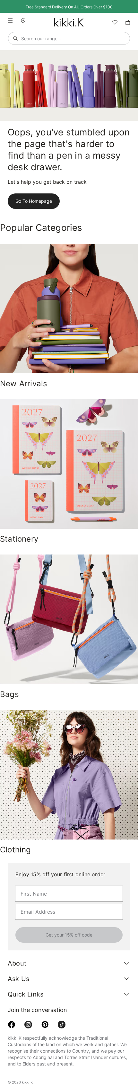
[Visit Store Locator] (25, 20)
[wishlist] (112, 22)
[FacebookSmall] (11, 1043)
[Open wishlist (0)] (112, 22)
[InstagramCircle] (28, 1043)
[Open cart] (127, 22)
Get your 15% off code (69, 935)
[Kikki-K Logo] (69, 22)
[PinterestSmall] (45, 1043)
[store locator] (25, 20)
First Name (31, 885)
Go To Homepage (32, 201)
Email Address (34, 903)
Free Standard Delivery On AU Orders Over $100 (69, 7)
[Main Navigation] (10, 20)
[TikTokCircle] (61, 1043)
